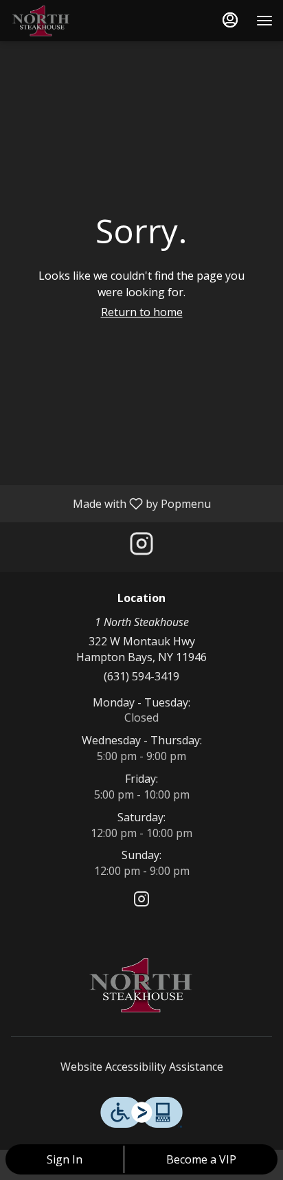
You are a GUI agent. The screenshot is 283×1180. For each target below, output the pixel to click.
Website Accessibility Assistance (141, 1066)
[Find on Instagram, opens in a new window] (141, 546)
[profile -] (230, 20)
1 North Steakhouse (141, 985)
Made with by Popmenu (110, 503)
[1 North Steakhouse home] (72, 20)
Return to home (142, 312)
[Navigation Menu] (264, 20)
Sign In (64, 1159)
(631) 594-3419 (141, 676)
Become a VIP (201, 1159)
